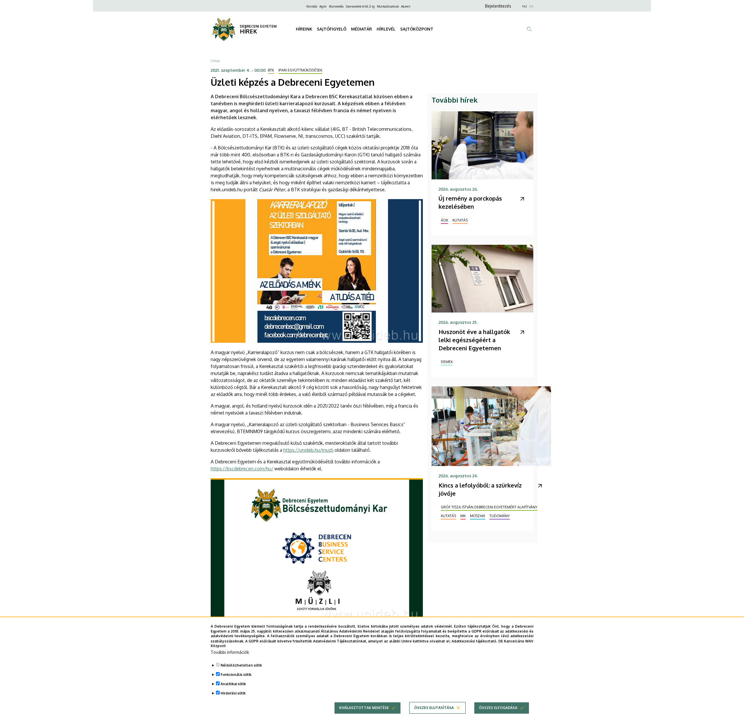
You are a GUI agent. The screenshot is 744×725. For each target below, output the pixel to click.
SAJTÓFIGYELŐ (331, 28)
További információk (230, 652)
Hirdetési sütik (233, 693)
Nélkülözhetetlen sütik (241, 665)
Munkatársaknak (388, 6)
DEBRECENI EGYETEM (258, 26)
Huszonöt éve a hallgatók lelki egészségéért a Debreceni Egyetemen (474, 340)
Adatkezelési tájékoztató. (474, 641)
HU (524, 6)
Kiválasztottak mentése (364, 708)
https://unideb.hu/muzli (308, 450)
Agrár (323, 6)
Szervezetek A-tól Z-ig (360, 6)
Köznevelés (336, 6)
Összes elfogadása (498, 708)
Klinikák (311, 6)
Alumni (405, 6)
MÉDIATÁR (361, 28)
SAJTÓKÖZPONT (416, 28)
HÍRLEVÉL (386, 28)
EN (531, 6)
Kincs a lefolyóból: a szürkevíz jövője (480, 489)
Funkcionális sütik (236, 674)
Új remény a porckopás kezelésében (470, 202)
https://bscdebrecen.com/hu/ (242, 469)
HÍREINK (304, 28)
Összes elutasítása (434, 708)
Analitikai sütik (233, 684)
